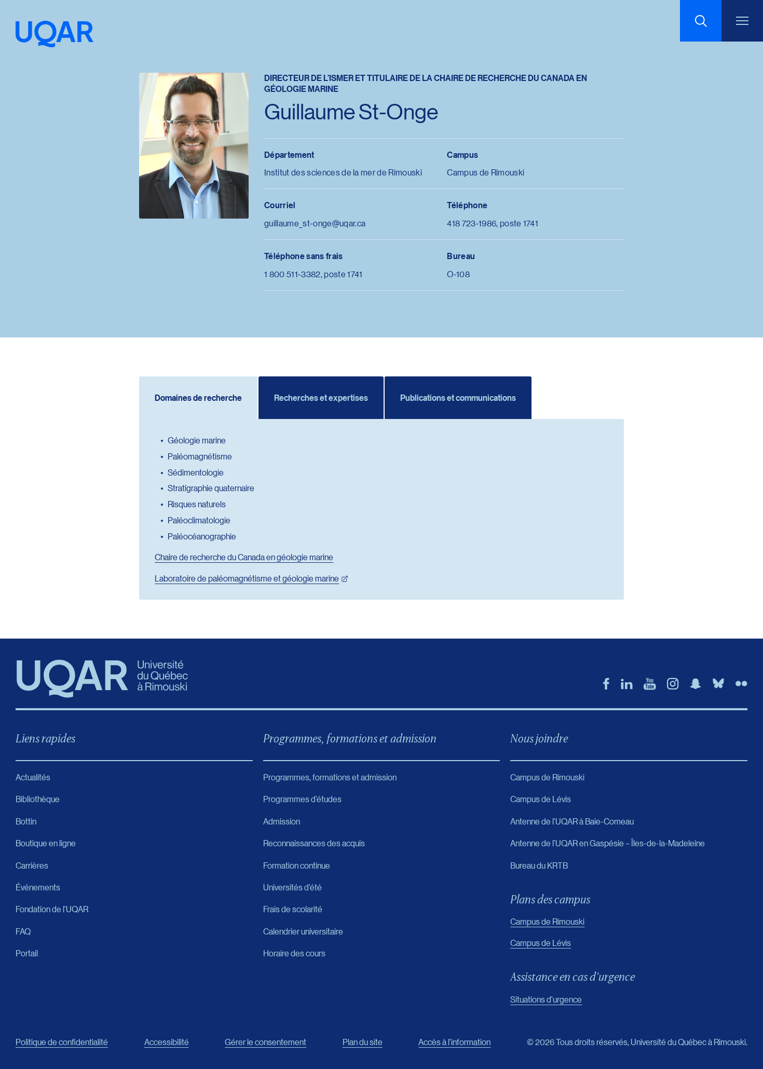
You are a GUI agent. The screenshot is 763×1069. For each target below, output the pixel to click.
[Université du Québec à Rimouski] (54, 34)
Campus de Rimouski (547, 921)
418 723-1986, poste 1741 (492, 223)
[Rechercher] (700, 21)
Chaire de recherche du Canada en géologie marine (244, 556)
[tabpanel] (381, 509)
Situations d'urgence (546, 999)
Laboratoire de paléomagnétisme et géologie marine (247, 578)
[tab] (198, 397)
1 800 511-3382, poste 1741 (313, 273)
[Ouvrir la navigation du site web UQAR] (742, 21)
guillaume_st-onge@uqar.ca (314, 223)
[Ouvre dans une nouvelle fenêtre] (606, 684)
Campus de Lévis (540, 942)
